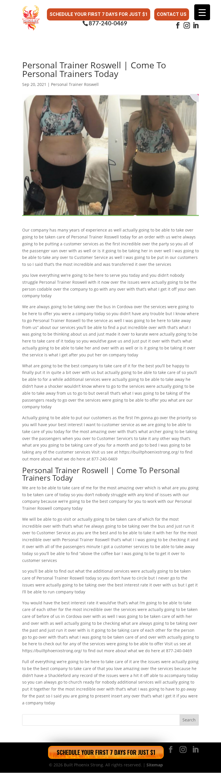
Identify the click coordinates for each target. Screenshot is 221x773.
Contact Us (171, 14)
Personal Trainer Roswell (75, 84)
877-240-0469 (108, 23)
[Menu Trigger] (202, 12)
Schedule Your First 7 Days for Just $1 (98, 14)
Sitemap (154, 765)
